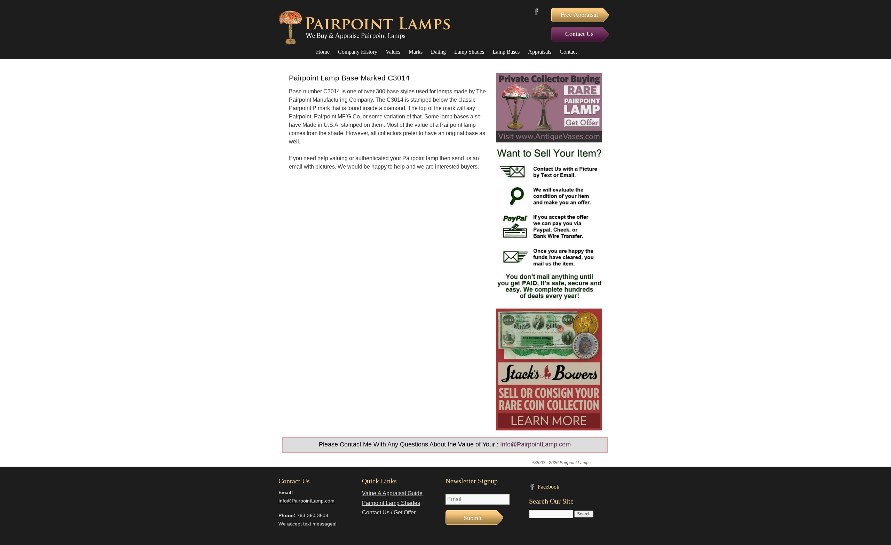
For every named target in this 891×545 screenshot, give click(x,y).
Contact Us (579, 33)
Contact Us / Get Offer (389, 512)
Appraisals (539, 52)
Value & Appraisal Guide (392, 493)
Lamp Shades (469, 52)
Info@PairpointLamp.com (535, 444)
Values (393, 52)
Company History (357, 52)
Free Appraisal (579, 14)
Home (323, 52)
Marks (416, 52)
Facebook (536, 12)
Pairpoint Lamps (364, 27)
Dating (438, 52)
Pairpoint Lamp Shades (391, 503)
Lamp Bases (506, 52)
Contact (568, 52)
